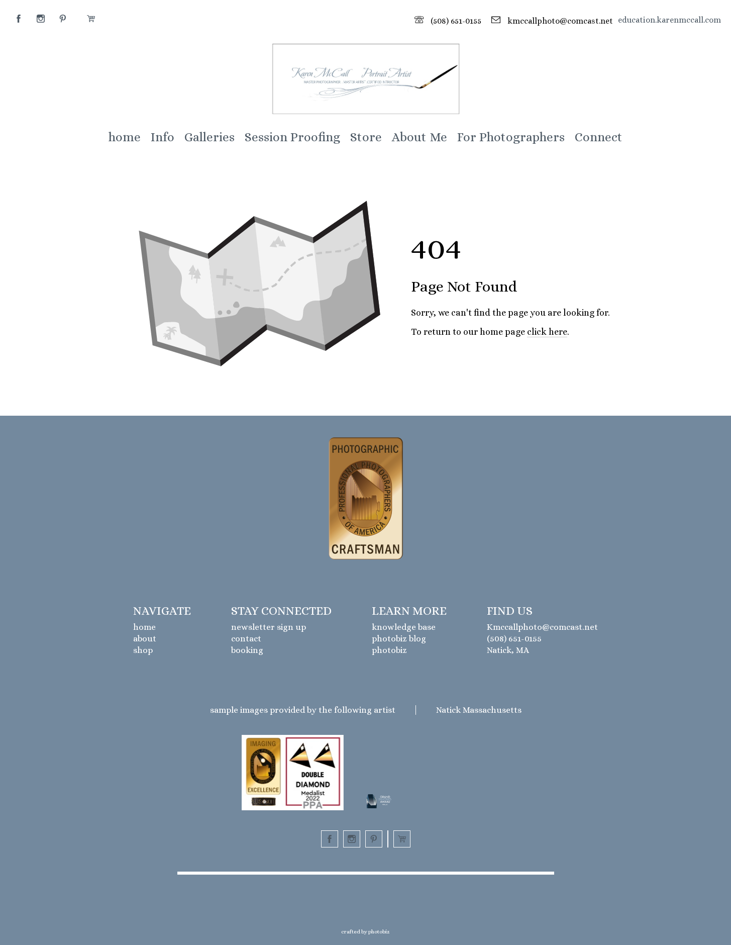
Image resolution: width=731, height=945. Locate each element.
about (144, 638)
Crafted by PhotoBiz (365, 931)
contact (246, 638)
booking (247, 650)
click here (547, 332)
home (144, 627)
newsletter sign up (268, 627)
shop (143, 650)
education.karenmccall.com (669, 20)
